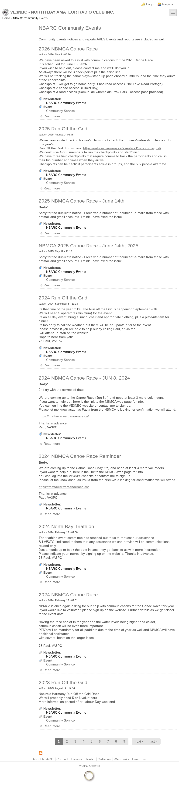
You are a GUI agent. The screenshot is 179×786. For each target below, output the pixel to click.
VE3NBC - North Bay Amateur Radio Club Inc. (62, 12)
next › (139, 741)
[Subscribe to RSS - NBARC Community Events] (108, 753)
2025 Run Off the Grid (63, 128)
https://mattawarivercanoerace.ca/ (64, 416)
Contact (62, 759)
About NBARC (43, 759)
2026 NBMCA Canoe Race (68, 48)
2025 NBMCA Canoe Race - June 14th (81, 200)
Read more (52, 116)
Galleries (104, 759)
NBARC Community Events (66, 103)
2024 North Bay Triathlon (66, 526)
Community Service (60, 111)
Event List (139, 759)
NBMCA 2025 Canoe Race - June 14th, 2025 (88, 245)
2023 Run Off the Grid (63, 682)
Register (168, 4)
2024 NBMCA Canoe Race (68, 594)
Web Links (121, 759)
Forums (76, 759)
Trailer (90, 759)
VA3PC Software (89, 766)
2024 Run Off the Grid (63, 297)
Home (6, 18)
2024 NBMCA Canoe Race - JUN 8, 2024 (84, 378)
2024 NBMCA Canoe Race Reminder (80, 456)
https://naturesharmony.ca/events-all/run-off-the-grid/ (122, 148)
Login (150, 4)
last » (154, 741)
